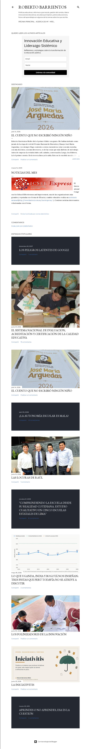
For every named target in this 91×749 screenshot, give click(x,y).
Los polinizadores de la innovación (39, 634)
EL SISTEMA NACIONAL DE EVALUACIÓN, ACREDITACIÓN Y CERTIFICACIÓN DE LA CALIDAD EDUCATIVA (45, 333)
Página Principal (26, 22)
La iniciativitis (22, 685)
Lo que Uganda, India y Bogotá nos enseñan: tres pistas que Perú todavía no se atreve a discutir (45, 579)
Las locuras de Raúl (27, 477)
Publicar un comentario (29, 159)
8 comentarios (33, 518)
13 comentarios (26, 342)
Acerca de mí (42, 22)
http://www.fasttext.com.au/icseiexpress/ (36, 200)
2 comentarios (26, 588)
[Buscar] (78, 6)
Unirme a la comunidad (45, 72)
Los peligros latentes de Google (44, 250)
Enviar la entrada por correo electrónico (35, 214)
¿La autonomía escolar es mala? (44, 416)
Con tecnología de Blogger (47, 741)
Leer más (76, 159)
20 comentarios (34, 420)
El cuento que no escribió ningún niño (41, 135)
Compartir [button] (15, 159)
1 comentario (33, 254)
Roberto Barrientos (42, 7)
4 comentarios (33, 718)
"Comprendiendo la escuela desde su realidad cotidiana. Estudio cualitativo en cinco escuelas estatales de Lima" (45, 508)
